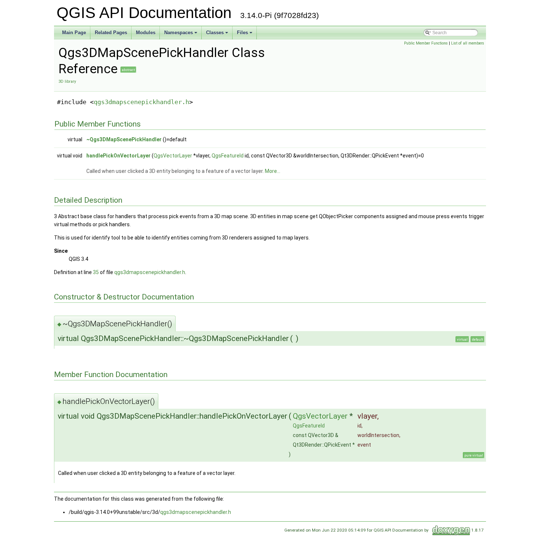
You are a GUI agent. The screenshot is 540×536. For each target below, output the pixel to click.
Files (242, 32)
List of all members (467, 43)
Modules (145, 32)
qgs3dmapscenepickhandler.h (141, 102)
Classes (215, 32)
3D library (67, 81)
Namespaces (178, 32)
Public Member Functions (426, 43)
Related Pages (111, 32)
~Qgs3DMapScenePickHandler (124, 139)
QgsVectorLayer (173, 156)
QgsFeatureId (228, 156)
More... (272, 171)
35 (96, 272)
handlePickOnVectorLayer (118, 156)
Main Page (74, 32)
